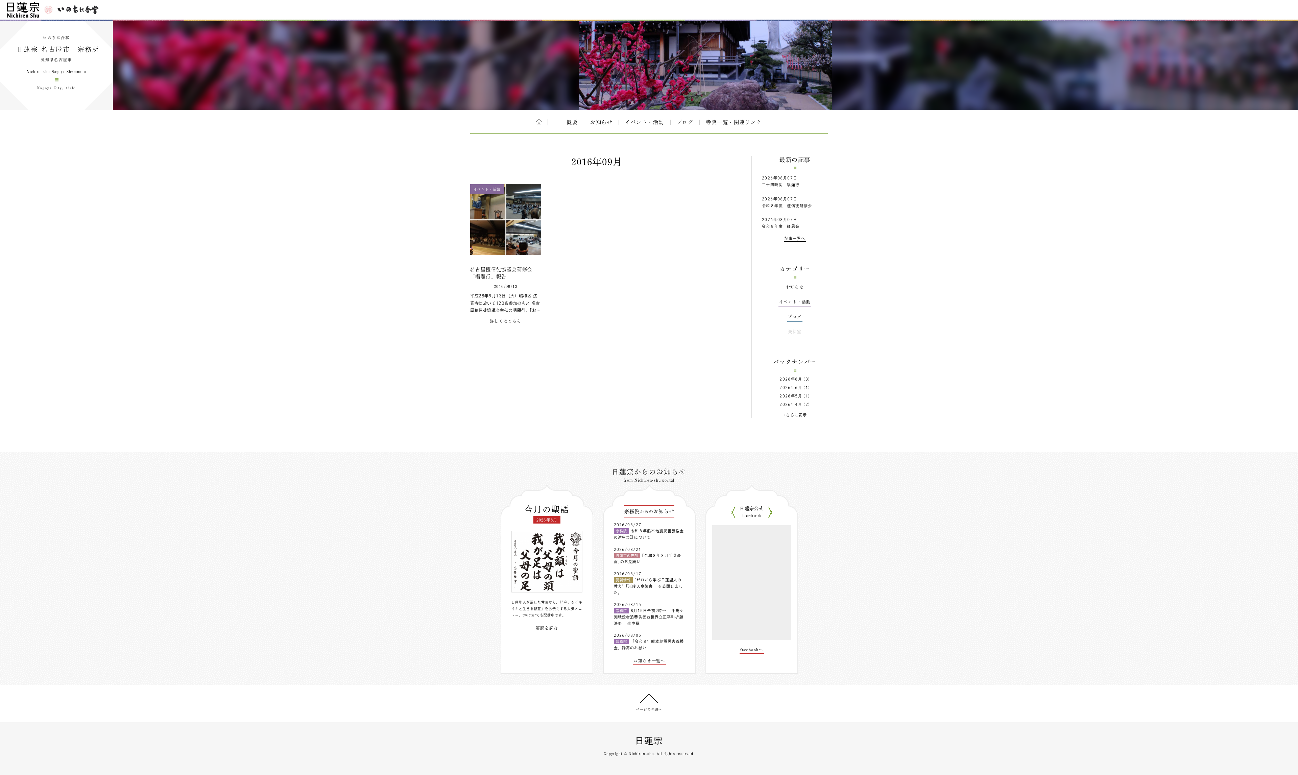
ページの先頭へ (649, 709)
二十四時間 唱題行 (781, 185)
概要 (572, 122)
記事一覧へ (795, 238)
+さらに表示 (795, 415)
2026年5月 (790, 396)
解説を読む (547, 628)
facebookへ (751, 650)
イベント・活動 (644, 122)
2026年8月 (790, 379)
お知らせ (601, 122)
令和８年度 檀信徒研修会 (787, 206)
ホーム (539, 121)
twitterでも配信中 (539, 615)
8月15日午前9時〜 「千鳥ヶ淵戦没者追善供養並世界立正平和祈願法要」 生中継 (649, 617)
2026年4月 (790, 404)
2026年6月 (790, 387)
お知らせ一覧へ (649, 661)
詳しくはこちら (506, 321)
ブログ (685, 122)
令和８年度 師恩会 (781, 226)
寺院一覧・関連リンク (734, 122)
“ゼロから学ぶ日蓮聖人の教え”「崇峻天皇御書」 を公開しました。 (648, 586)
